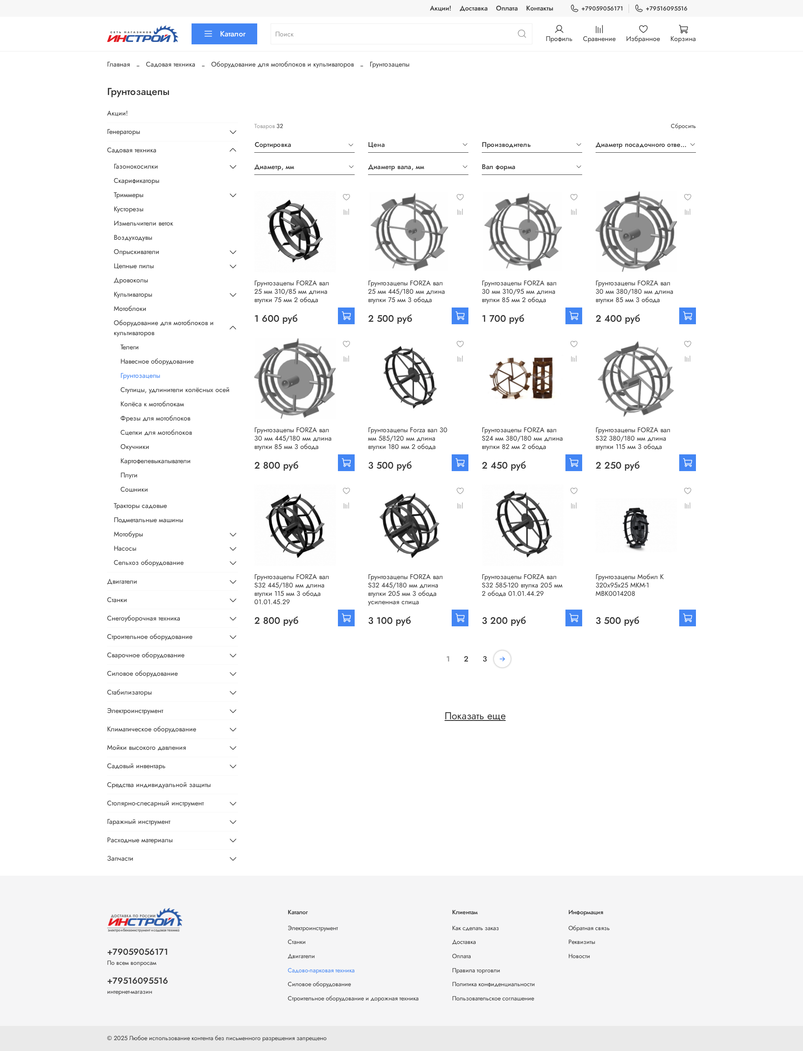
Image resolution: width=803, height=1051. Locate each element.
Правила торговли (476, 970)
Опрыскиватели (136, 251)
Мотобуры (128, 534)
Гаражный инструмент (138, 821)
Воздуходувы (133, 237)
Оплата (507, 8)
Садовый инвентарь (136, 766)
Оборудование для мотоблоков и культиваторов (282, 64)
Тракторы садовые (140, 505)
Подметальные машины (148, 520)
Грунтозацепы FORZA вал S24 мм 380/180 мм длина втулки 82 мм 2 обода (522, 438)
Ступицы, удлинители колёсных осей (175, 390)
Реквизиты (581, 942)
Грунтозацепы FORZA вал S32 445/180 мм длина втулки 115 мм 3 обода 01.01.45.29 (291, 589)
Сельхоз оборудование (149, 562)
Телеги (129, 347)
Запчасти (120, 858)
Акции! (440, 8)
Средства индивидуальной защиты (159, 785)
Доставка (474, 8)
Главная (118, 64)
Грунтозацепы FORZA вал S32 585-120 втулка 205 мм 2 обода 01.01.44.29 (522, 585)
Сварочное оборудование (145, 655)
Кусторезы (128, 209)
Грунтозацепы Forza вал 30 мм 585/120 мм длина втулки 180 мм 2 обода (408, 438)
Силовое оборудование (142, 673)
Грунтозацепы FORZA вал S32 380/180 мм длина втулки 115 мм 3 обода (633, 438)
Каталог (233, 33)
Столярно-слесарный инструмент (155, 803)
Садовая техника (170, 64)
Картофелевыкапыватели (155, 461)
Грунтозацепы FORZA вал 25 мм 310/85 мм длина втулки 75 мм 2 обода (291, 291)
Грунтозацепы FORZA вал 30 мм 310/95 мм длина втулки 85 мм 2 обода (519, 291)
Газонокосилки (136, 166)
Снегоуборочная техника (143, 618)
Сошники (134, 489)
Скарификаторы (136, 180)
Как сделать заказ (475, 928)
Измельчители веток (143, 223)
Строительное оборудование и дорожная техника (353, 998)
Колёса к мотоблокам (152, 404)
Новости (579, 956)
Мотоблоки (130, 308)
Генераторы (123, 131)
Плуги (129, 475)
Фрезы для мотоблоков (155, 418)
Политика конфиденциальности (493, 984)
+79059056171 (602, 8)
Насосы (125, 548)
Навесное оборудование (157, 361)
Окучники (134, 446)
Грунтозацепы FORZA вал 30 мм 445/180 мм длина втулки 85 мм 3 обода (293, 438)
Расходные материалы (140, 840)
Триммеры (128, 195)
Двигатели (122, 581)
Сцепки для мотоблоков (156, 432)
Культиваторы (133, 294)
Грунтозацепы (140, 375)
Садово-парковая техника (321, 970)
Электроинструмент (135, 710)
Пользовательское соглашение (493, 998)
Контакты (539, 8)
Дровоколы (131, 280)
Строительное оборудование (149, 636)
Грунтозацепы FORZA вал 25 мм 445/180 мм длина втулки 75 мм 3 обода (406, 291)
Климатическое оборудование (151, 729)
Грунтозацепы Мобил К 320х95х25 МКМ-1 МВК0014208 (630, 585)
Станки (117, 600)
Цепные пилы (134, 266)
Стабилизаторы (129, 692)
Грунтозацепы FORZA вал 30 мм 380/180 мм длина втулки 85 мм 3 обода (634, 291)
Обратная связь (589, 928)
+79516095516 (667, 8)
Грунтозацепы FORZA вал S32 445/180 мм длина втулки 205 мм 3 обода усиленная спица (405, 589)
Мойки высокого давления (146, 747)
